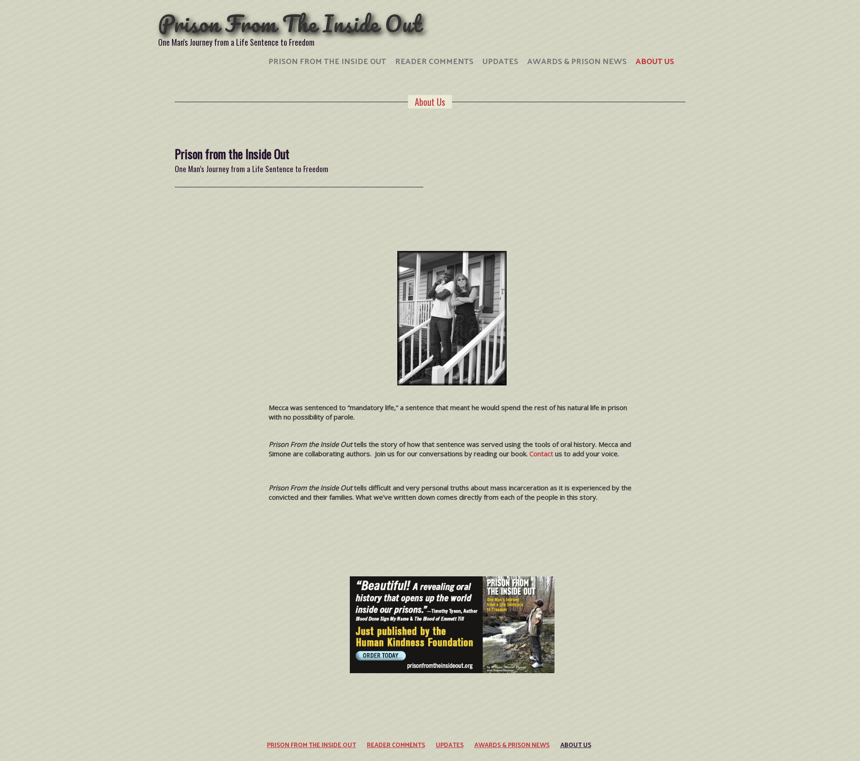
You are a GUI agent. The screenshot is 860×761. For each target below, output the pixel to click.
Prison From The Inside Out (289, 23)
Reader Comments (434, 60)
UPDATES (500, 60)
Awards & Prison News (577, 60)
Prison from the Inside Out (327, 60)
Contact (541, 453)
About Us (655, 60)
